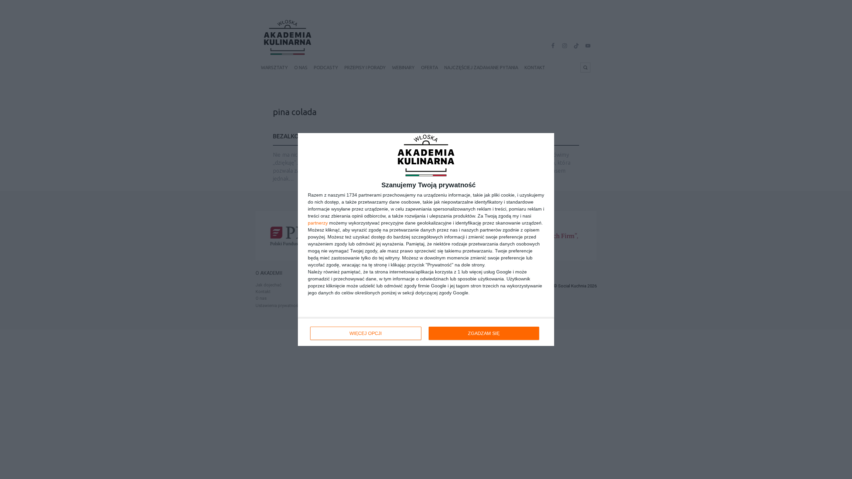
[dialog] (426, 239)
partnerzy (318, 223)
